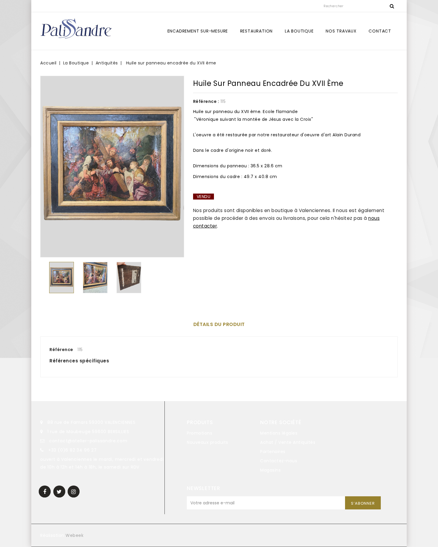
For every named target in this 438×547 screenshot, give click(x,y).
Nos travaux (341, 31)
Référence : (206, 101)
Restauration (256, 31)
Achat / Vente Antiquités (287, 442)
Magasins (270, 470)
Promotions (199, 433)
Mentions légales (278, 433)
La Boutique (299, 31)
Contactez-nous (278, 461)
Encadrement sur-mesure (197, 31)
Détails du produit (219, 324)
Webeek (74, 535)
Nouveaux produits (207, 442)
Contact (380, 31)
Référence (61, 350)
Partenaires (272, 452)
